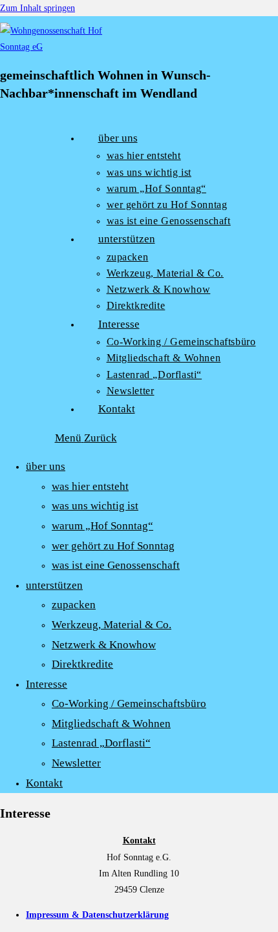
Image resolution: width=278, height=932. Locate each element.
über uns (45, 466)
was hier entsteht (90, 486)
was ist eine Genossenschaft (116, 565)
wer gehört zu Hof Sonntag (113, 546)
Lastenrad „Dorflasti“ (101, 743)
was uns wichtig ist (95, 506)
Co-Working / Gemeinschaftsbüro (129, 703)
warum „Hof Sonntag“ (102, 526)
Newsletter (76, 763)
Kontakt (44, 783)
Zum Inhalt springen (37, 8)
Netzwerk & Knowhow (104, 645)
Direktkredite (82, 664)
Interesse (46, 684)
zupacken (74, 604)
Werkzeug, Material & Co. (111, 625)
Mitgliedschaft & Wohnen (111, 723)
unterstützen (54, 585)
